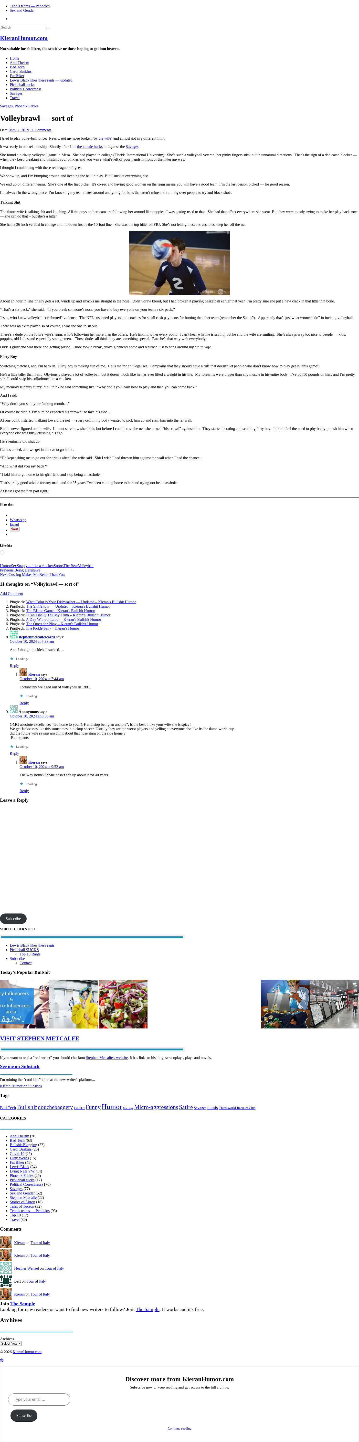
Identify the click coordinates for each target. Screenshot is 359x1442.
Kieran (34, 674)
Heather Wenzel (26, 1268)
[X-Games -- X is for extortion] (285, 1004)
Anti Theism (19, 63)
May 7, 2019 (19, 130)
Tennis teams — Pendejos (30, 6)
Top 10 (15, 1215)
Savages (16, 93)
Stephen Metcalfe (23, 1197)
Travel (15, 98)
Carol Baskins (21, 71)
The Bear (70, 566)
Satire (186, 1107)
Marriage (128, 1108)
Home (14, 58)
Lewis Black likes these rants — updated (41, 80)
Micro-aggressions (156, 1107)
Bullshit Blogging (23, 1145)
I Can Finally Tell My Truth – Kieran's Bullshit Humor (68, 615)
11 (40, 130)
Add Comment (11, 593)
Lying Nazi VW (22, 1171)
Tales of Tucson (22, 1206)
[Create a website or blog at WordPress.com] (1, 1360)
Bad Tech (17, 67)
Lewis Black (19, 1167)
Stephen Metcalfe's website (107, 1058)
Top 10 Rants (30, 954)
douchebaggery (55, 1107)
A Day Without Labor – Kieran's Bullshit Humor (63, 619)
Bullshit (27, 1106)
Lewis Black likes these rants (32, 945)
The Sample (22, 1303)
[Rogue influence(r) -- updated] (24, 1004)
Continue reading (179, 1428)
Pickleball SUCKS (24, 950)
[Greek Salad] (123, 1004)
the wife (105, 138)
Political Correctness (25, 89)
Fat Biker (17, 76)
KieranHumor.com (24, 38)
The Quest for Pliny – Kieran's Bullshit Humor (62, 624)
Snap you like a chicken (35, 566)
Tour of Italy (40, 1243)
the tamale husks (90, 147)
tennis (212, 1107)
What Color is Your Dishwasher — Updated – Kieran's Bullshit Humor (81, 602)
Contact (26, 963)
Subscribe (13, 919)
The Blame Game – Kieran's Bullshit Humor (60, 611)
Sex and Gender (22, 10)
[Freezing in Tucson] (73, 1004)
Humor (5, 566)
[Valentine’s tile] (334, 1004)
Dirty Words (19, 1158)
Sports (58, 566)
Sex (14, 566)
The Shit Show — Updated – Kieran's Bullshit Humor (68, 606)
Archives (7, 1339)
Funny (93, 1107)
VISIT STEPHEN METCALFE (39, 1038)
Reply (14, 666)
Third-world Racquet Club (237, 1108)
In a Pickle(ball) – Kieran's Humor (52, 628)
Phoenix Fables (26, 106)
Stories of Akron (22, 1202)
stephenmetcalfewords (37, 637)
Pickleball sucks (22, 85)
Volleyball (86, 566)
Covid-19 (17, 1154)
